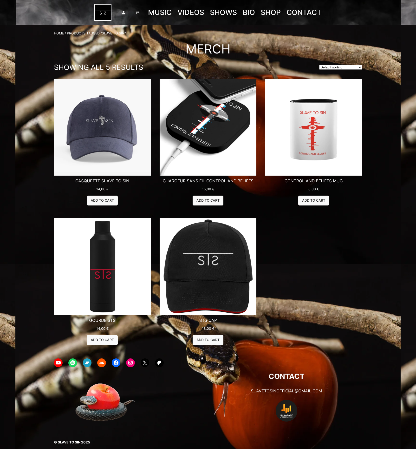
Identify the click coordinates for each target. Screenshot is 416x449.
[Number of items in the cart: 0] (138, 12)
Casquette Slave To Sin (102, 180)
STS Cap (208, 320)
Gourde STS (102, 320)
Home (59, 33)
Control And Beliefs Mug (314, 180)
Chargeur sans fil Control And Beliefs (208, 180)
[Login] (123, 12)
